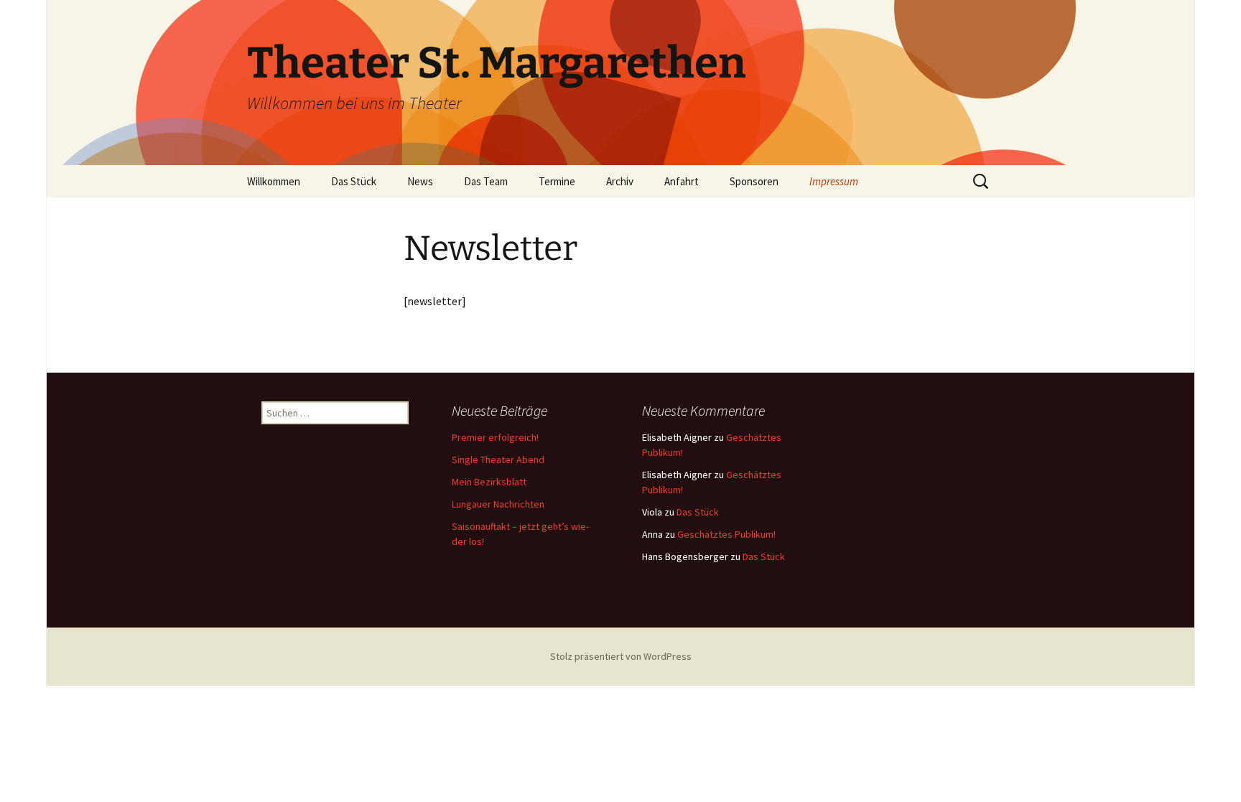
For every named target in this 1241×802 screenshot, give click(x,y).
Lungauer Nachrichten (498, 504)
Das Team (486, 181)
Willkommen (273, 181)
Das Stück (353, 181)
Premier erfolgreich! (495, 437)
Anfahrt (681, 181)
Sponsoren (754, 181)
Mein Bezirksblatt (489, 481)
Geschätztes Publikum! (726, 534)
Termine (557, 181)
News (420, 181)
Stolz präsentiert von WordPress (621, 656)
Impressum (833, 181)
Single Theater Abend (498, 459)
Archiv (619, 181)
